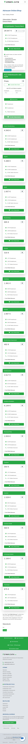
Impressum (5, 703)
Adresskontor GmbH (17, 737)
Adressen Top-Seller (7, 673)
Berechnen (14, 99)
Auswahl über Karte (15, 84)
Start (4, 14)
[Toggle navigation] (25, 2)
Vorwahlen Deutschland (8, 692)
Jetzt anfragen (8, 70)
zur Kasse (5, 630)
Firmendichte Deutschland (8, 693)
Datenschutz (5, 705)
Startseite (5, 669)
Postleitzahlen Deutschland (8, 686)
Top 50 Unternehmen (7, 695)
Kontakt (4, 710)
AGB (16, 742)
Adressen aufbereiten (7, 675)
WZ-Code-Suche (6, 697)
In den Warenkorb (14, 48)
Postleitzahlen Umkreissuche (9, 690)
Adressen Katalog (6, 671)
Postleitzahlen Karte (7, 688)
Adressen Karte (6, 728)
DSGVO (4, 708)
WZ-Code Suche (6, 680)
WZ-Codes (13, 728)
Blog (18, 728)
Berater (12, 14)
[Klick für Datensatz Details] (23, 81)
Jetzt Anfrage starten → (9, 722)
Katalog (8, 14)
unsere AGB (5, 707)
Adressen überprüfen (7, 677)
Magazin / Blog (6, 679)
